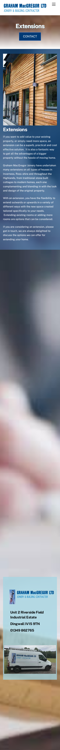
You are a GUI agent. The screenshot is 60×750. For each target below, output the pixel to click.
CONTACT (30, 36)
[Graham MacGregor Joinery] (24, 11)
